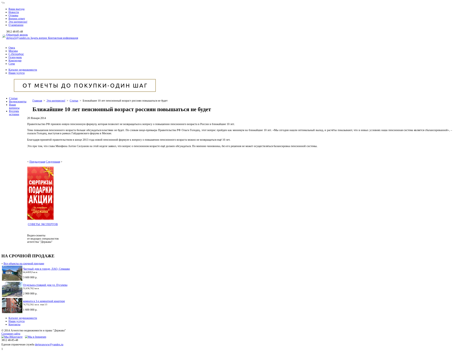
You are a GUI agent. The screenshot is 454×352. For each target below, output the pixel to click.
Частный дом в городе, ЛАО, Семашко (46, 268)
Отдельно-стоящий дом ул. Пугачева (45, 284)
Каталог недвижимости (23, 69)
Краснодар (15, 60)
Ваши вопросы (14, 106)
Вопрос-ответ (17, 18)
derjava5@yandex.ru (18, 37)
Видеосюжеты (17, 101)
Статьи (13, 98)
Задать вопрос (39, 37)
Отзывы (13, 15)
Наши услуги (17, 72)
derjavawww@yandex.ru (49, 344)
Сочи (12, 63)
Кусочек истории (14, 113)
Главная (37, 100)
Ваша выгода (16, 8)
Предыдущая (37, 161)
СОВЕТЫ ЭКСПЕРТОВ (43, 224)
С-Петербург (16, 54)
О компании (16, 24)
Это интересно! (18, 21)
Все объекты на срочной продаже (24, 263)
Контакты (14, 324)
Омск (12, 47)
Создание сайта (10, 333)
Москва (13, 50)
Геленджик (15, 57)
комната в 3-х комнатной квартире (44, 301)
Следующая (53, 161)
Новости (14, 12)
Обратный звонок (17, 34)
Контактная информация (63, 37)
